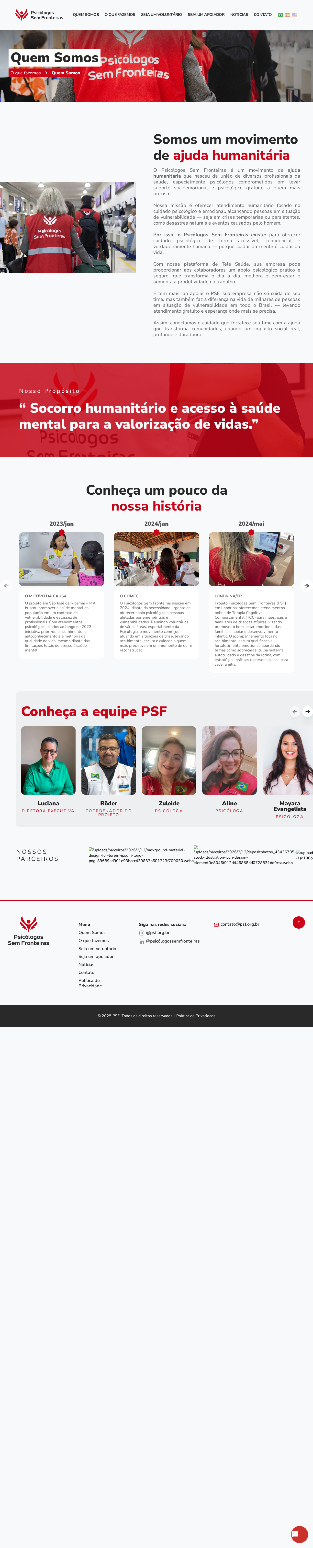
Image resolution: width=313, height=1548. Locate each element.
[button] (48, 769)
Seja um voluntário (161, 14)
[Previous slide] (6, 586)
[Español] (288, 15)
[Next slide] (306, 586)
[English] (295, 15)
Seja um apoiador (206, 14)
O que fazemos (120, 14)
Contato (263, 14)
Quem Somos (86, 14)
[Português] (280, 15)
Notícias (239, 14)
